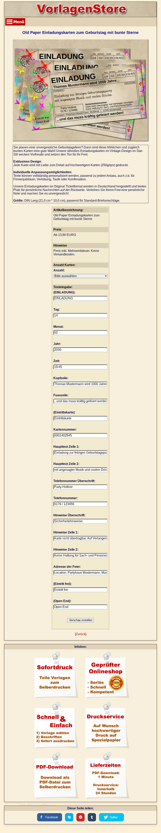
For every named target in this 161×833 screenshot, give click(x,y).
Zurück (80, 634)
